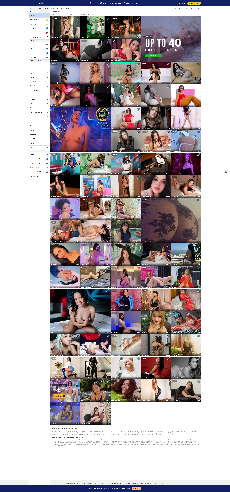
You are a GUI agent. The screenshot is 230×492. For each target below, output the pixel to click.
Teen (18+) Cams (84, 483)
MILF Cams (100, 483)
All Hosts (33, 15)
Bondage (33, 81)
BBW (31, 68)
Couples (32, 95)
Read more (91, 14)
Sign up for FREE (194, 3)
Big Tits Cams (115, 483)
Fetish (32, 108)
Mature (32, 121)
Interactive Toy (34, 28)
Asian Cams (76, 483)
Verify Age (136, 488)
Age (31, 44)
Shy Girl (32, 139)
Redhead (33, 134)
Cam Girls (162, 483)
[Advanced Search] (199, 8)
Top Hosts (33, 24)
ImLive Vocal (34, 154)
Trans (46, 8)
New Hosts (33, 19)
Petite (32, 130)
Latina (32, 117)
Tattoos (32, 143)
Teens (32, 147)
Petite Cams (146, 483)
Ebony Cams (93, 483)
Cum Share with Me (36, 37)
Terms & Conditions (36, 176)
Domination (33, 99)
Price (31, 53)
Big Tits (32, 73)
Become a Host (35, 163)
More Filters (33, 57)
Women (32, 8)
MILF (31, 125)
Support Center (35, 167)
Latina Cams (108, 483)
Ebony (32, 103)
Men (39, 8)
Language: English (35, 172)
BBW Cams (131, 483)
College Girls (34, 90)
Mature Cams (123, 483)
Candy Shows (34, 86)
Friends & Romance (36, 112)
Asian (31, 64)
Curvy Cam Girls (154, 483)
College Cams (68, 483)
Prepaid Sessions (35, 33)
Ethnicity (32, 48)
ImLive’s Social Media (36, 159)
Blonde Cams (138, 483)
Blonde (32, 77)
